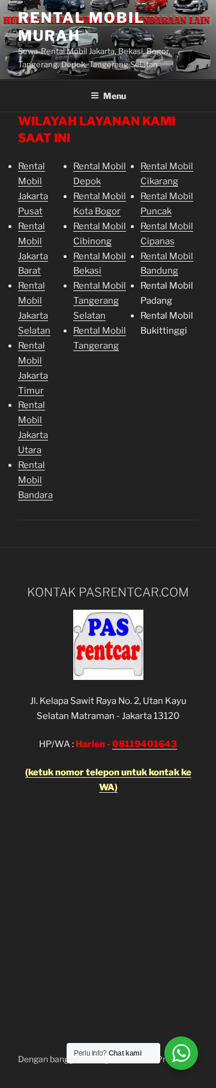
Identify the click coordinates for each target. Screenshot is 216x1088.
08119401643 (144, 744)
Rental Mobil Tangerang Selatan (99, 300)
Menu (114, 96)
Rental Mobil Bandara (35, 480)
